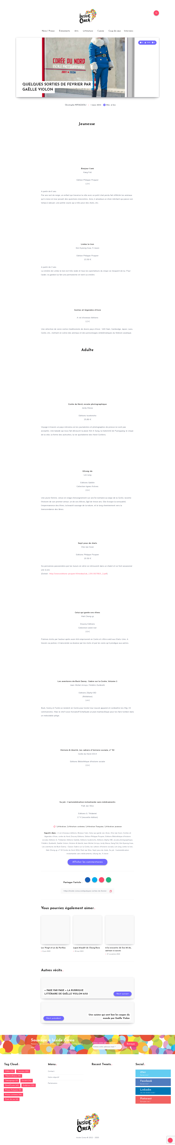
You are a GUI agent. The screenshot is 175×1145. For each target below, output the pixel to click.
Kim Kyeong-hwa (126, 843)
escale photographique (123, 840)
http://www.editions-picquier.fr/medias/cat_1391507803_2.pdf (78, 573)
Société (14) (26, 1080)
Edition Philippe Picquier (95, 836)
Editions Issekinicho (88, 840)
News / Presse (48, 31)
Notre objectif (53, 1077)
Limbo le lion (127, 847)
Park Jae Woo (86, 850)
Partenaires (52, 1083)
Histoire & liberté (76, 843)
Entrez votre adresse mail (104, 1043)
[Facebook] (18, 13)
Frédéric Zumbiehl (49, 843)
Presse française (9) (13, 1090)
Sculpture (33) (28, 1085)
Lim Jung (118, 847)
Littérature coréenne (76, 827)
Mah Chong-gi (51, 850)
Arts (76, 31)
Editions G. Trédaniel (57, 840)
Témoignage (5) (11, 1080)
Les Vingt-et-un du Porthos (53, 948)
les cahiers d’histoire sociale (102, 847)
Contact (51, 1071)
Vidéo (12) (9, 1071)
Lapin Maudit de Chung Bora (86, 948)
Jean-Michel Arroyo (92, 843)
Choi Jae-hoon (116, 833)
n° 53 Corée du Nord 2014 (69, 850)
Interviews (128, 31)
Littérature (88, 31)
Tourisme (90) (23, 1071)
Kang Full (115, 843)
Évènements (64, 31)
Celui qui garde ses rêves (99, 833)
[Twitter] (24, 13)
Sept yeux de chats (100, 850)
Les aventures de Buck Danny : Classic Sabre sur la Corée (65, 847)
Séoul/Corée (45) (12, 1085)
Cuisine (101, 31)
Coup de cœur (115, 31)
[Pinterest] (35, 13)
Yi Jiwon (105, 853)
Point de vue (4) (11, 1099)
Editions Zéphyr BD (105, 840)
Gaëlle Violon (62, 843)
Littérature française (95, 827)
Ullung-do (97, 853)
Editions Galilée (73, 840)
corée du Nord (64, 836)
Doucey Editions (77, 836)
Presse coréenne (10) (13, 1095)
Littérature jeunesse (113, 827)
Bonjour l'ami (83, 833)
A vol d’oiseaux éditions (67, 833)
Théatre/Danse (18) (13, 1076)
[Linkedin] (29, 13)
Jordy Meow (105, 843)
